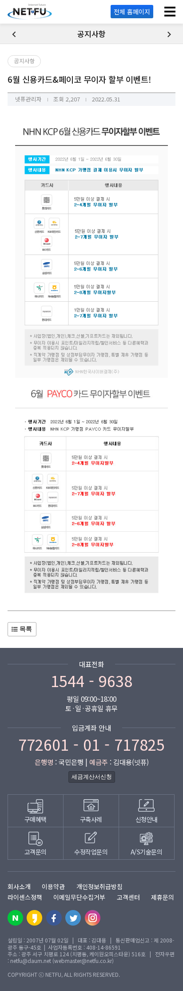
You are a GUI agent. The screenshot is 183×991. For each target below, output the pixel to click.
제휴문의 (162, 897)
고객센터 (128, 897)
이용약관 (53, 886)
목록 (25, 629)
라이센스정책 (25, 897)
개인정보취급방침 (99, 886)
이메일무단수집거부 (79, 897)
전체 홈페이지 (132, 11)
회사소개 (19, 886)
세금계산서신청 (92, 776)
